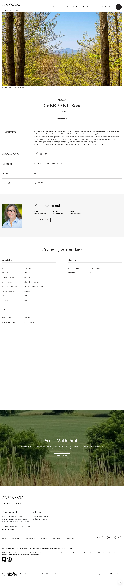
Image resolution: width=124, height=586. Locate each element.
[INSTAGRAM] (99, 537)
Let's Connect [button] (62, 456)
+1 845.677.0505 (24, 527)
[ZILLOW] (114, 537)
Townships (86, 7)
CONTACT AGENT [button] (42, 220)
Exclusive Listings (29, 538)
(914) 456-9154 (106, 7)
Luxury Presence (56, 574)
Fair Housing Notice (8, 548)
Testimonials (56, 538)
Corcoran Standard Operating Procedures (28, 548)
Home (4, 538)
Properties (56, 7)
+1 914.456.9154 (10, 527)
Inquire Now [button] (62, 118)
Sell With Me (77, 7)
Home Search (67, 7)
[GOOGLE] (109, 537)
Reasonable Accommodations (51, 548)
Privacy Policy (116, 574)
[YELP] (119, 537)
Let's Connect (70, 538)
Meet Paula (15, 538)
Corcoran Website (66, 548)
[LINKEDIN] (104, 537)
